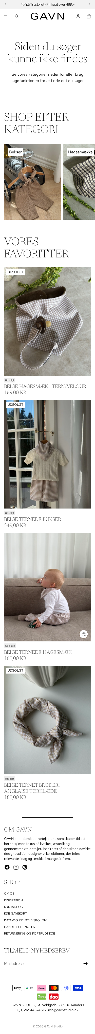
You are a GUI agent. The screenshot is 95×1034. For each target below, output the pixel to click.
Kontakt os (13, 907)
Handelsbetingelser (21, 927)
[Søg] (16, 16)
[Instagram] (16, 867)
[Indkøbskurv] (88, 16)
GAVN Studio (53, 1026)
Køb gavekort (15, 913)
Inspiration (13, 900)
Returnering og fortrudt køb (29, 933)
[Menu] (6, 16)
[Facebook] (7, 867)
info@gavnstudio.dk (62, 1010)
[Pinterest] (25, 867)
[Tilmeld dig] (85, 963)
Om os (9, 893)
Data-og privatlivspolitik (25, 920)
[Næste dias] (85, 181)
